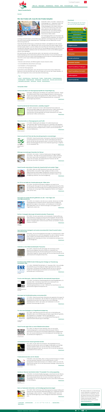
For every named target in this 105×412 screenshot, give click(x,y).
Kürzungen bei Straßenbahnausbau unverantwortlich (32, 295)
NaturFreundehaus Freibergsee (77, 67)
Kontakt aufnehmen (73, 58)
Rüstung (39, 81)
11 (49, 402)
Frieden (41, 78)
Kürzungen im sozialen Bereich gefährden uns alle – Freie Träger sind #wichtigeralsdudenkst (36, 198)
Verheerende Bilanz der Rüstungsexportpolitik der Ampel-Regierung (36, 90)
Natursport (41, 5)
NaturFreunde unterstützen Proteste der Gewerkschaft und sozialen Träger (38, 167)
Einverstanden (90, 404)
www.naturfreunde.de (33, 410)
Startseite (20, 14)
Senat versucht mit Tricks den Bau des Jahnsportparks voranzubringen (37, 136)
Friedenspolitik (21, 79)
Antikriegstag (38, 79)
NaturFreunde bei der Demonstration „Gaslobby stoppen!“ (33, 106)
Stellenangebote (72, 75)
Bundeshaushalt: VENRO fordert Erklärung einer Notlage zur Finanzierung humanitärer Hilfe (38, 262)
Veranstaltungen (68, 5)
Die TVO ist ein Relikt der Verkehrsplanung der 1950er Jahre (34, 182)
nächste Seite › (56, 402)
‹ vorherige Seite (29, 402)
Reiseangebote (77, 34)
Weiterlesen (61, 99)
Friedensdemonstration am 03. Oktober (28, 357)
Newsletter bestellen (74, 62)
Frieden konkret (48, 78)
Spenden (70, 49)
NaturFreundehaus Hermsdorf (76, 71)
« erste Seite (21, 402)
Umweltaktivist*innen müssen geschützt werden (31, 341)
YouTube (82, 410)
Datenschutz (25, 410)
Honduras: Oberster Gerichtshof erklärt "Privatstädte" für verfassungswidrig (38, 372)
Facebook (76, 410)
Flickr (86, 410)
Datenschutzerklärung (86, 401)
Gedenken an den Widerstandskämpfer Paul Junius (31, 247)
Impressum (20, 410)
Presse (76, 5)
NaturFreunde (35, 78)
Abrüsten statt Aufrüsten (56, 79)
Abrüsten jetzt (45, 79)
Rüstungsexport (46, 81)
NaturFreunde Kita (73, 79)
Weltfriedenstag (30, 79)
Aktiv (61, 5)
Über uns (34, 5)
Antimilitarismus (27, 78)
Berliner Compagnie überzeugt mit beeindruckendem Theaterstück (36, 214)
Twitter (79, 410)
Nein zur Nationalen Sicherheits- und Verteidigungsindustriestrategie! (36, 388)
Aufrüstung (33, 81)
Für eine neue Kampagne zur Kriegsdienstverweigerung (33, 310)
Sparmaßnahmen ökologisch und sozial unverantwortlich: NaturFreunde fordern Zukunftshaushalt (40, 230)
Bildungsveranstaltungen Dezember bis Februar (31, 152)
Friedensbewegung (57, 78)
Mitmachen (71, 54)
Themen (57, 5)
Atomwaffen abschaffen (24, 81)
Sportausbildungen (77, 37)
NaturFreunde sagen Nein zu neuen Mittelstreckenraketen (33, 326)
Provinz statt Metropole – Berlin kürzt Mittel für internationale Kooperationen (39, 278)
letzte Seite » (21, 404)
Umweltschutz (49, 5)
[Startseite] (23, 4)
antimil (20, 78)
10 (47, 402)
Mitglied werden (72, 45)
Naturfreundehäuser (77, 32)
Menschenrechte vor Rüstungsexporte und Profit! (31, 121)
